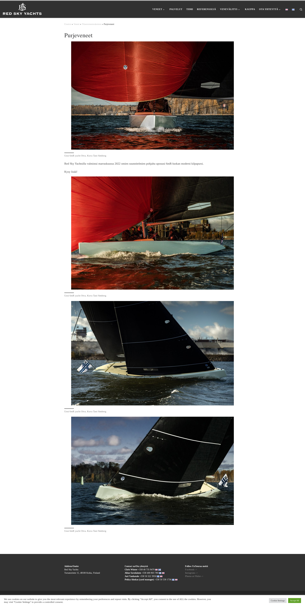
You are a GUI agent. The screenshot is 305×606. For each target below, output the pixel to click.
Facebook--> (191, 569)
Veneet (76, 24)
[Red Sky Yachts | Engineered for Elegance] (22, 8)
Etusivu (67, 24)
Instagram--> (191, 573)
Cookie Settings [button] (278, 600)
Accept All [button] (294, 600)
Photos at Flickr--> (194, 576)
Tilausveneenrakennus (91, 24)
